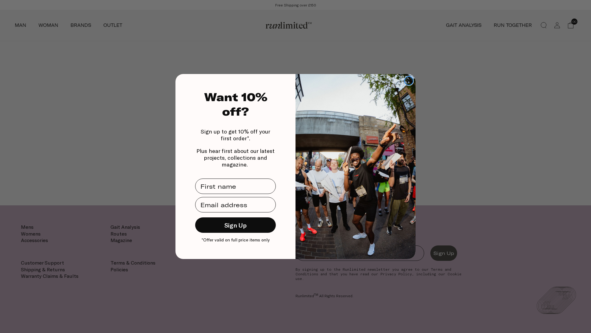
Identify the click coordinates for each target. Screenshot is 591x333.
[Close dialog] (408, 80)
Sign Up (235, 225)
